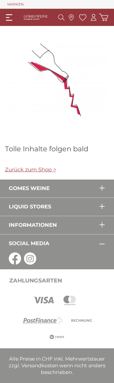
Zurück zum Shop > (30, 169)
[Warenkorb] (103, 17)
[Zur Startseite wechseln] (36, 17)
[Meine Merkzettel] (82, 17)
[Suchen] (61, 17)
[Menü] (9, 17)
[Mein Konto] (93, 17)
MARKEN (15, 4)
